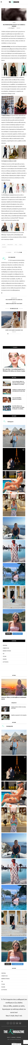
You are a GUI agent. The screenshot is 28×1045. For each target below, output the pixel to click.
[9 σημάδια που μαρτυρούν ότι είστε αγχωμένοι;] (5, 717)
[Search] (26, 2)
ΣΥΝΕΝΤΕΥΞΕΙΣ (6, 648)
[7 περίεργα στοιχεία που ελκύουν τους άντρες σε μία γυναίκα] (5, 709)
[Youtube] (17, 1023)
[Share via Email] (21, 252)
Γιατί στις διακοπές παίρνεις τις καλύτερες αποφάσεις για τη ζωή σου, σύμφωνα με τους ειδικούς (18, 383)
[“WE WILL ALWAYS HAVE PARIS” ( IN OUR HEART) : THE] (14, 742)
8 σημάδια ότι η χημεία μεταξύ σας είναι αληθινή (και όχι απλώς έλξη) (18, 390)
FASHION (4, 659)
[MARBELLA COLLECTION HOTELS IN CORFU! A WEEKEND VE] (14, 897)
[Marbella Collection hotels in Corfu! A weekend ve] (14, 574)
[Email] (20, 1023)
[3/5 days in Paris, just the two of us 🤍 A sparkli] (14, 459)
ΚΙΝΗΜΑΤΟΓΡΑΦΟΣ (7, 650)
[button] (2, 323)
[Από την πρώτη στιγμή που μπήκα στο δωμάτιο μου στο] (14, 551)
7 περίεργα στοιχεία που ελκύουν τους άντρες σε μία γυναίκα (18, 707)
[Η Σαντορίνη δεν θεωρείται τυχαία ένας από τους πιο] (14, 528)
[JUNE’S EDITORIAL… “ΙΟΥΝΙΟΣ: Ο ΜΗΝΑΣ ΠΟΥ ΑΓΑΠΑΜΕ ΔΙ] (14, 949)
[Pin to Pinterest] (19, 252)
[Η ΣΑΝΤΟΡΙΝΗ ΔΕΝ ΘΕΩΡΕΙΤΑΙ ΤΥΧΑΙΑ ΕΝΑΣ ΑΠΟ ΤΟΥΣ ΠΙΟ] (14, 845)
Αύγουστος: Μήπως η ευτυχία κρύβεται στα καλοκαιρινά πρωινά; (13, 698)
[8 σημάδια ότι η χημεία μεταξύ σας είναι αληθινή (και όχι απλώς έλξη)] (7, 391)
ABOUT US (8, 1037)
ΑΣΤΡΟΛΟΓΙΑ (5, 662)
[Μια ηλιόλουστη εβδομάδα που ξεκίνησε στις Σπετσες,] (14, 597)
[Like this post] (15, 252)
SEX (3, 653)
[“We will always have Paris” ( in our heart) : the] (14, 436)
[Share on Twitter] (18, 252)
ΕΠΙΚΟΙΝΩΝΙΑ (19, 1037)
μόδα (16, 244)
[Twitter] (11, 1023)
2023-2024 (3, 244)
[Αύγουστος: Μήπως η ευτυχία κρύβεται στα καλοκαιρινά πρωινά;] (14, 687)
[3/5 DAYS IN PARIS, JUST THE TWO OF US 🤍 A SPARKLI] (14, 768)
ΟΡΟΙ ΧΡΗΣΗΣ (13, 1037)
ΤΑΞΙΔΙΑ (4, 656)
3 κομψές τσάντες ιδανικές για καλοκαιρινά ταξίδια (14, 330)
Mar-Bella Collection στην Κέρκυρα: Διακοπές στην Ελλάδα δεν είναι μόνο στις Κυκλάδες (18, 407)
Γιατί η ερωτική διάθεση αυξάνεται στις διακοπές (16, 398)
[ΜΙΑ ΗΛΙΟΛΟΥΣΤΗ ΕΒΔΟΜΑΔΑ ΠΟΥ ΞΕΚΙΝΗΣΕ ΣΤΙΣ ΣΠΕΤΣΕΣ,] (14, 923)
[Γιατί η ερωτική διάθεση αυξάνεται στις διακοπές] (7, 399)
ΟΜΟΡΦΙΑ (5, 645)
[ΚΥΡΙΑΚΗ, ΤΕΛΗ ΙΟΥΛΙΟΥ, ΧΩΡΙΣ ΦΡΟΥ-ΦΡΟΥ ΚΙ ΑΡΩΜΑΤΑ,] (14, 794)
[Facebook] (8, 1023)
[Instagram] (14, 1023)
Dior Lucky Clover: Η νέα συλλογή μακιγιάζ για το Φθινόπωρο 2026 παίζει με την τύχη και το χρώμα (14, 370)
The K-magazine (11, 28)
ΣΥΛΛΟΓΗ (20, 244)
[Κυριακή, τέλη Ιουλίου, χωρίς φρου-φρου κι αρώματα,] (14, 482)
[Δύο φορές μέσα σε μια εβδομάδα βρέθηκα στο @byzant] (14, 505)
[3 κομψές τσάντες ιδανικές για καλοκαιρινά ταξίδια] (14, 319)
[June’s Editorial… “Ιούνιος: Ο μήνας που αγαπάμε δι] (14, 620)
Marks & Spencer (10, 244)
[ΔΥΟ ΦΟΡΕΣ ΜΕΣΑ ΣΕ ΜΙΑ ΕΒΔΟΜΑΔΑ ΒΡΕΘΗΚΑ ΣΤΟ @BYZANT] (14, 819)
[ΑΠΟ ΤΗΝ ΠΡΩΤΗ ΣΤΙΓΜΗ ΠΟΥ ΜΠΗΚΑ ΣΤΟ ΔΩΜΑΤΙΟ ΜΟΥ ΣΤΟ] (14, 871)
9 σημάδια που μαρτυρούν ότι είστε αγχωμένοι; (19, 715)
